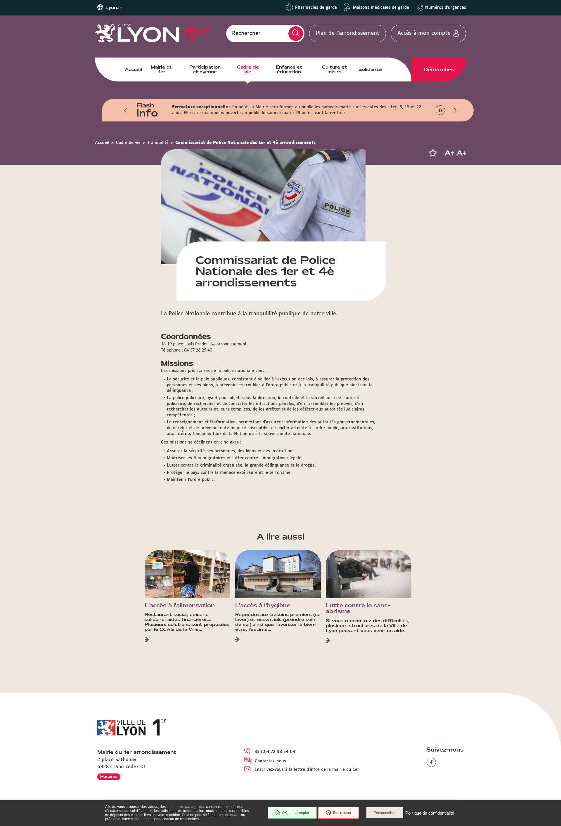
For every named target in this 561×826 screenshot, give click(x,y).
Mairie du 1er (162, 69)
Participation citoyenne (205, 69)
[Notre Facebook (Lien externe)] (431, 762)
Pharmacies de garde (316, 8)
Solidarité (370, 69)
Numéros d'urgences (445, 8)
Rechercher (246, 33)
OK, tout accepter (295, 813)
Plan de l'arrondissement (347, 33)
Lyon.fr (113, 7)
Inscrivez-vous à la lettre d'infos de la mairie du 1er (307, 770)
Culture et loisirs (334, 69)
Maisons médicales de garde (381, 8)
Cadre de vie (248, 69)
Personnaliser (385, 813)
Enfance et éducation (289, 69)
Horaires (108, 776)
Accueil (133, 69)
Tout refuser (342, 813)
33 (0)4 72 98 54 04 (275, 752)
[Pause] (440, 110)
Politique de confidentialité (429, 813)
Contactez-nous (270, 761)
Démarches (439, 69)
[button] (125, 110)
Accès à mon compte (424, 33)
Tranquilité (158, 143)
